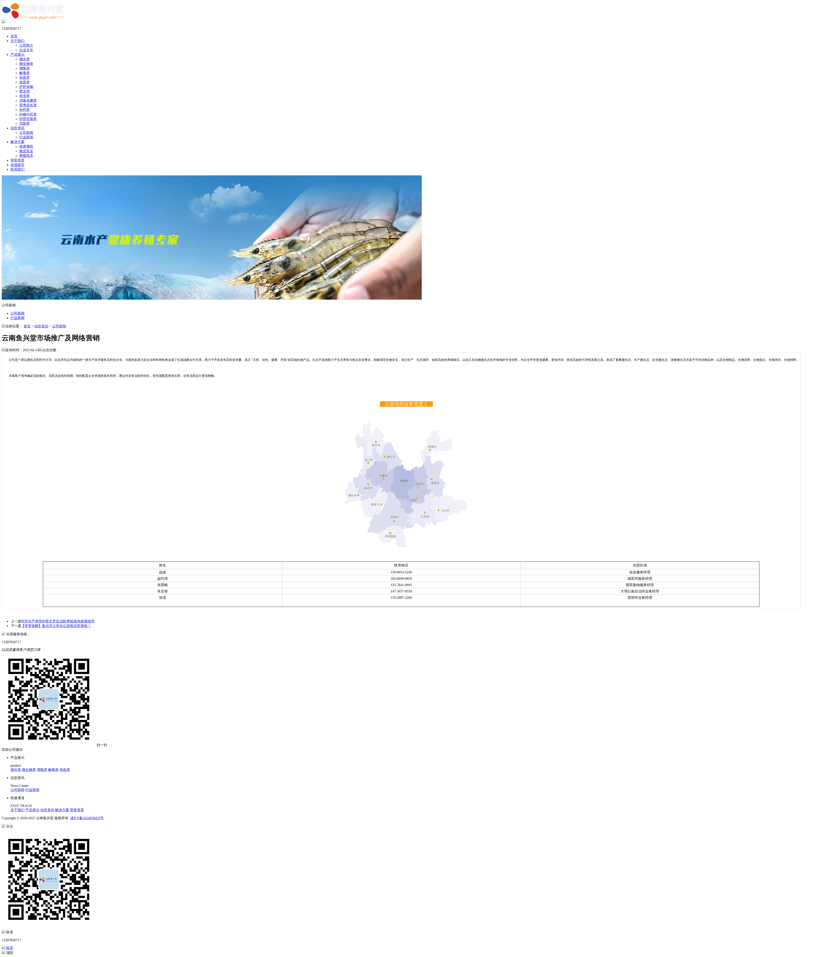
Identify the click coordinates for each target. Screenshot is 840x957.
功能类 (24, 123)
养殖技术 (26, 155)
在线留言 (17, 165)
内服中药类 (28, 114)
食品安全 (26, 151)
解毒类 (24, 73)
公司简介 (26, 45)
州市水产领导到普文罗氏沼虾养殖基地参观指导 (57, 621)
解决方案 (17, 142)
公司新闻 (26, 132)
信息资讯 (17, 128)
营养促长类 (28, 105)
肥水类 (24, 91)
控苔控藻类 (28, 119)
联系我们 (17, 169)
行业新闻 (26, 137)
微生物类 (26, 64)
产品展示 (17, 54)
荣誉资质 (17, 160)
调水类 (24, 59)
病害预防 (26, 146)
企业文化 (26, 50)
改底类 (24, 82)
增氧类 (24, 68)
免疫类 (24, 77)
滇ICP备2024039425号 (87, 818)
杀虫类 (24, 96)
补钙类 (24, 110)
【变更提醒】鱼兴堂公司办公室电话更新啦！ (56, 626)
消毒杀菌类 (28, 100)
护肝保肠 (26, 87)
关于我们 (17, 41)
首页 (14, 36)
